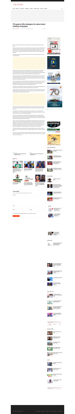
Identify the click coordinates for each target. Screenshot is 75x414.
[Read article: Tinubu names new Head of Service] (49, 180)
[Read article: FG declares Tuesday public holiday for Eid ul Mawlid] (29, 164)
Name (14, 205)
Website (31, 209)
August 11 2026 (55, 354)
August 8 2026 (55, 188)
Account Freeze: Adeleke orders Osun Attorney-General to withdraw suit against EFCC (57, 307)
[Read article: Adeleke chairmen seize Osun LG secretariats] (49, 152)
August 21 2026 (38, 186)
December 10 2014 (22, 28)
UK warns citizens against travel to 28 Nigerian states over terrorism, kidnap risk (28, 183)
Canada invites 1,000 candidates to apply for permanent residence (57, 272)
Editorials (45, 8)
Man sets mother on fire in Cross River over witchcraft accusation (57, 209)
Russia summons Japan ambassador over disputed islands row (57, 284)
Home (14, 8)
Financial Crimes (36, 8)
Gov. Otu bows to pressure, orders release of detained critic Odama (57, 295)
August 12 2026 (55, 164)
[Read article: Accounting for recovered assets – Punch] (49, 343)
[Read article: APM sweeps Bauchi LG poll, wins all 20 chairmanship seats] (49, 157)
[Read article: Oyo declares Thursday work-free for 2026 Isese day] (49, 302)
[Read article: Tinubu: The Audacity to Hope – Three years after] (49, 381)
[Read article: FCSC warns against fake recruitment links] (18, 178)
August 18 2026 (55, 278)
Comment (14, 194)
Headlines (17, 8)
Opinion (41, 8)
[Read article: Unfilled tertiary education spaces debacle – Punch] (49, 338)
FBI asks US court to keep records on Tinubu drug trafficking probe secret (39, 170)
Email (14, 209)
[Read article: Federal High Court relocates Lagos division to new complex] (49, 170)
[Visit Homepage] (18, 4)
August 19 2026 (55, 364)
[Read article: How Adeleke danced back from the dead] (49, 364)
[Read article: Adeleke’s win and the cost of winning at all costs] (49, 370)
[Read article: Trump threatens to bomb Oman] (49, 279)
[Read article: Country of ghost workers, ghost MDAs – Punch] (49, 354)
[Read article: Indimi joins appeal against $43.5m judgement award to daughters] (50, 234)
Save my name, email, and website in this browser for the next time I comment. (25, 213)
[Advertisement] (37, 16)
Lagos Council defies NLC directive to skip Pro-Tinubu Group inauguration (57, 162)
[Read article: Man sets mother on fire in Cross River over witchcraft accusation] (50, 210)
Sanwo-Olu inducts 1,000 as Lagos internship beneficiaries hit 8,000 (57, 314)
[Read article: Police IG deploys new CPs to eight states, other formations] (49, 193)
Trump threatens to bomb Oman (57, 277)
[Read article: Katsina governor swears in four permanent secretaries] (49, 199)
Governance (27, 8)
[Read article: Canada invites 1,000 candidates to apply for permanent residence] (49, 272)
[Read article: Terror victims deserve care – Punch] (49, 333)
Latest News (22, 8)
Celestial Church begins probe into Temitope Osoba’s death (57, 215)
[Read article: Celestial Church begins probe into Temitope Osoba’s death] (50, 215)
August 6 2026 (55, 170)
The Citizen (16, 28)
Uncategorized (31, 28)
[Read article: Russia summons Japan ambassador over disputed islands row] (49, 284)
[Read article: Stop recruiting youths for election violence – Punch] (49, 349)
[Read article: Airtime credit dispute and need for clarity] (49, 375)
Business (31, 8)
